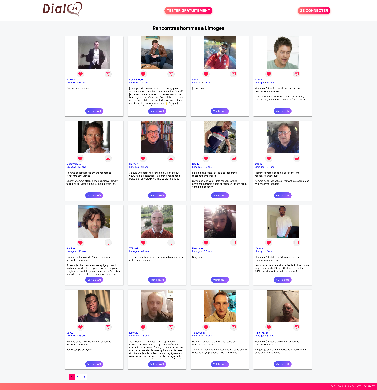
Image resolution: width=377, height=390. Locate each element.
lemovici (134, 332)
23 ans (208, 251)
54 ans (270, 166)
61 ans (144, 166)
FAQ (333, 386)
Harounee (197, 248)
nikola (258, 79)
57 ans (82, 82)
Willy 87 (133, 248)
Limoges (71, 82)
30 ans (145, 82)
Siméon (70, 248)
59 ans (82, 166)
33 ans (208, 82)
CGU (340, 386)
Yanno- (259, 248)
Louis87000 (136, 79)
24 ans (208, 335)
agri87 (195, 79)
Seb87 (195, 163)
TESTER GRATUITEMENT (188, 10)
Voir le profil (94, 111)
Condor (259, 163)
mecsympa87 (73, 163)
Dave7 (69, 332)
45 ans (145, 335)
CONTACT (369, 386)
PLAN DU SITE (353, 386)
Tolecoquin (198, 332)
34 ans (270, 251)
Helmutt (133, 163)
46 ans (208, 166)
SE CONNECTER (314, 10)
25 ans (82, 335)
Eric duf (70, 79)
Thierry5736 (262, 332)
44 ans (145, 251)
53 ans (82, 251)
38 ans (270, 82)
